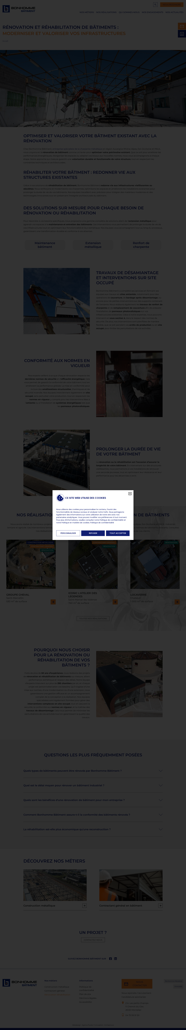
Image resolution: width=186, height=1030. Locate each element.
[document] (93, 515)
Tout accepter (118, 533)
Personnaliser (68, 533)
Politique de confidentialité (102, 522)
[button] (130, 494)
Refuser (93, 533)
